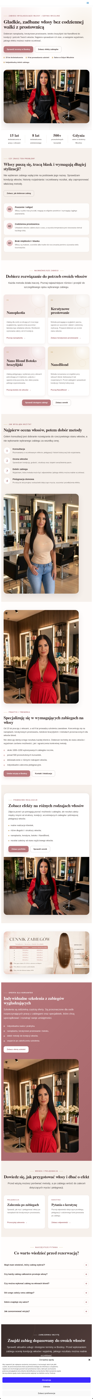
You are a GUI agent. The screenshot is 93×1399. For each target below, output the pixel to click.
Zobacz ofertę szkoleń (16, 1049)
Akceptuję (46, 1380)
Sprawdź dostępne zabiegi (36, 402)
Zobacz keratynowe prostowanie (64, 338)
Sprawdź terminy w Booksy (18, 49)
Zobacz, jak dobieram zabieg (19, 193)
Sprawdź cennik (40, 849)
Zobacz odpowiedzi (59, 1222)
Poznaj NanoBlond (59, 390)
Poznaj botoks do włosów (17, 390)
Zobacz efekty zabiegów (48, 49)
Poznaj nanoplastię (15, 338)
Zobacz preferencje (46, 1393)
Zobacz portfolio (18, 849)
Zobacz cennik (62, 402)
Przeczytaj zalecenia (15, 1222)
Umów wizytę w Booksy (17, 773)
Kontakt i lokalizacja (43, 773)
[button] (89, 1360)
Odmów (46, 1386)
